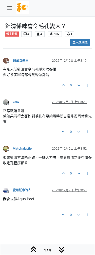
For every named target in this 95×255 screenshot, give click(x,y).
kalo (16, 102)
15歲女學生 (20, 60)
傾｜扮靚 (11, 34)
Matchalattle (22, 148)
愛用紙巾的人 (22, 190)
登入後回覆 (80, 42)
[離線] (8, 102)
